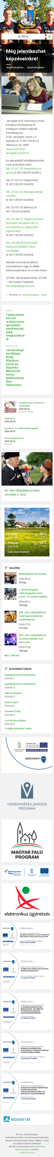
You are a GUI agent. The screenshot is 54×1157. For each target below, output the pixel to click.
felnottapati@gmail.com (20, 286)
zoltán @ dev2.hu (27, 1152)
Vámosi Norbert (13, 693)
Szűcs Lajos (11, 702)
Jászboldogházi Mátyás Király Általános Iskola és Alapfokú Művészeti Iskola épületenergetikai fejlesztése (15, 367)
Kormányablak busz (14, 438)
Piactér (9, 444)
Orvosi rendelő (27, 412)
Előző (9, 310)
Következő (11, 346)
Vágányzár (9, 418)
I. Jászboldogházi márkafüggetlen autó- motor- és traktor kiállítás (33, 593)
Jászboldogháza (14, 67)
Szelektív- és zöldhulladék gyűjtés (21, 428)
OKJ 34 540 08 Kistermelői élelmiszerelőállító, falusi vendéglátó (22, 246)
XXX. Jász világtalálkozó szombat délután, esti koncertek (32, 639)
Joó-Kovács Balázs (15, 720)
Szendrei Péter (12, 711)
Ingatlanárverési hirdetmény (20, 674)
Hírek (44, 294)
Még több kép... (12, 655)
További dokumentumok (18, 728)
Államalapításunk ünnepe (33, 573)
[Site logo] (27, 27)
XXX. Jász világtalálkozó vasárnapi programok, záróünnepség (32, 616)
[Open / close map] (49, 37)
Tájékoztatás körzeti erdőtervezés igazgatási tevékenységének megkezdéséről (15, 327)
